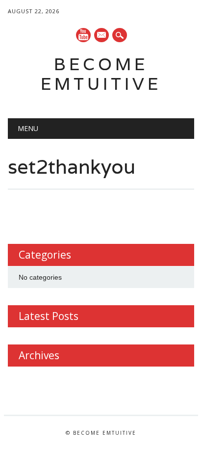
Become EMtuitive (101, 74)
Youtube (83, 35)
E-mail (102, 35)
